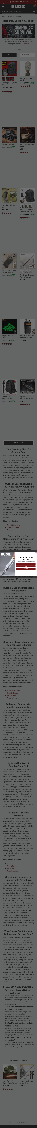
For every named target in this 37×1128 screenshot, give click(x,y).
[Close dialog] (36, 552)
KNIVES (26, 566)
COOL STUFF (26, 568)
